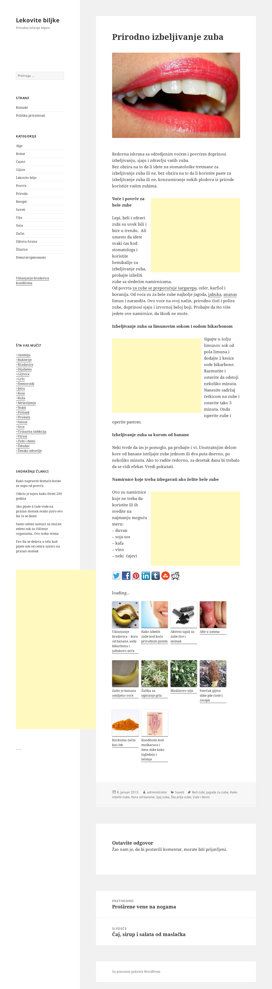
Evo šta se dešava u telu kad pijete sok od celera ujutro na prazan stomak (38, 546)
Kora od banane (143, 797)
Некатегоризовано (31, 257)
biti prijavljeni (212, 849)
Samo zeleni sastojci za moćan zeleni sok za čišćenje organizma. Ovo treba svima (39, 529)
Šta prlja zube (181, 797)
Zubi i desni (201, 797)
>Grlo (20, 379)
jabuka (214, 294)
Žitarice (22, 249)
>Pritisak (22, 412)
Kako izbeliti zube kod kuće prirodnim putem (154, 636)
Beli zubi (198, 792)
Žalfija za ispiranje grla (151, 693)
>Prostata (23, 417)
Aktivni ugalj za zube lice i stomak (182, 636)
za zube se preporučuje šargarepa (165, 288)
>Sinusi (21, 422)
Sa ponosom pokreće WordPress (136, 971)
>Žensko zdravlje (29, 450)
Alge (19, 146)
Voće (19, 225)
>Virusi (21, 436)
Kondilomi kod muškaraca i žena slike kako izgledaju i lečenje (152, 749)
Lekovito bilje (26, 177)
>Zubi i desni (25, 441)
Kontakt (22, 107)
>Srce (20, 426)
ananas (230, 294)
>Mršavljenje (26, 403)
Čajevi (20, 161)
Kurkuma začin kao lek (124, 742)
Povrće (21, 185)
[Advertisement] (56, 649)
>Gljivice (22, 374)
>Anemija (23, 355)
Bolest (20, 153)
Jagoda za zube (217, 792)
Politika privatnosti (30, 115)
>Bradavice (24, 364)
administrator (157, 792)
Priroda (22, 193)
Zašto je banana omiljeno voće (124, 693)
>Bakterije (24, 359)
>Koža (20, 398)
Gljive (20, 169)
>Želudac (23, 446)
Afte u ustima (210, 631)
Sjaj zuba (162, 797)
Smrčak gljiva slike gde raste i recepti (211, 695)
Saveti (20, 209)
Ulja (19, 217)
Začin (20, 233)
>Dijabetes (24, 369)
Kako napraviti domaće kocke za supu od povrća (38, 483)
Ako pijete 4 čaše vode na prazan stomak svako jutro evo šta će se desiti (39, 511)
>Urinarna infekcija (31, 431)
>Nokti (21, 407)
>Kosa (20, 393)
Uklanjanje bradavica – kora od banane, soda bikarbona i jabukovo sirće (125, 641)
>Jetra (20, 388)
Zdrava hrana (26, 241)
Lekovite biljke (38, 20)
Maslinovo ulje (182, 690)
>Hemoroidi (25, 383)
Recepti (21, 201)
